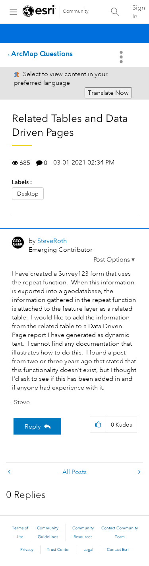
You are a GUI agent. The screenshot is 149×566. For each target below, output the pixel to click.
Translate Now (108, 93)
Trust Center (58, 549)
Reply (33, 427)
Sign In (138, 12)
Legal (88, 549)
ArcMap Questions (42, 53)
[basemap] (138, 472)
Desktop (28, 193)
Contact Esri (118, 549)
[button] (114, 259)
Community (76, 11)
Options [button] (122, 57)
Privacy (26, 549)
